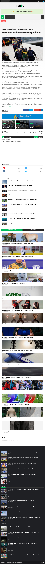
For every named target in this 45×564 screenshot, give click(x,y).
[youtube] (38, 1)
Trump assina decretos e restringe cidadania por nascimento (20, 185)
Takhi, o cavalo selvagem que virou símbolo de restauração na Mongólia (17, 243)
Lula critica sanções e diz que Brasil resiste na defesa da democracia (22, 543)
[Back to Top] (43, 562)
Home (3, 26)
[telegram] (43, 1)
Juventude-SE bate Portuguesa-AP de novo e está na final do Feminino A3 (17, 256)
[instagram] (42, 1)
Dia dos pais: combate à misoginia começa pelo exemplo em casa (21, 194)
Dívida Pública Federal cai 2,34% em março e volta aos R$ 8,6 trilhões (22, 126)
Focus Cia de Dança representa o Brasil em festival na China (15, 323)
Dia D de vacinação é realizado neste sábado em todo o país (14, 283)
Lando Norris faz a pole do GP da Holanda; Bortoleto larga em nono (16, 270)
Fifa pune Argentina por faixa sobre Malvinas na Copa (13, 390)
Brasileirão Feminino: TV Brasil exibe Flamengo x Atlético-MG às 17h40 (17, 310)
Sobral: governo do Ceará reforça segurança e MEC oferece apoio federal (23, 526)
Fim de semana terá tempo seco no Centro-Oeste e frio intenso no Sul (17, 350)
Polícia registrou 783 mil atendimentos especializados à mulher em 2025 (22, 223)
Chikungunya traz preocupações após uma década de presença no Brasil (23, 549)
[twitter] (40, 1)
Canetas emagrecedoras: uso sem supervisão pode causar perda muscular (18, 364)
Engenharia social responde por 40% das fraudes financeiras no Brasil (17, 337)
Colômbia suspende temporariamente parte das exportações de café (22, 190)
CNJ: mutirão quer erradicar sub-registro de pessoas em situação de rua (8, 126)
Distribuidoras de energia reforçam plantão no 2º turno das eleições (21, 180)
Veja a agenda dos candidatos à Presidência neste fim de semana (16, 297)
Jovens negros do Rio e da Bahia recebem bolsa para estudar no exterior (22, 204)
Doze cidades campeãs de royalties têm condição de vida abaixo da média (22, 218)
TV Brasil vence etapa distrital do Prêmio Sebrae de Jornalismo (15, 404)
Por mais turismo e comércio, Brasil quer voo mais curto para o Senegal (23, 511)
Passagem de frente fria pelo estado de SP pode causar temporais (16, 377)
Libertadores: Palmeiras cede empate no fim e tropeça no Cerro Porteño (22, 199)
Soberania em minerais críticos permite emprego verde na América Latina (24, 517)
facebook (40, 137)
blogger (35, 137)
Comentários (33, 229)
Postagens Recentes (12, 229)
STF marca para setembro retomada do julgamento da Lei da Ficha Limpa (18, 417)
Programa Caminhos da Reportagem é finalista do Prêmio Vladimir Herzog (24, 532)
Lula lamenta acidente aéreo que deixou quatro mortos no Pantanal (22, 537)
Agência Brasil (8, 106)
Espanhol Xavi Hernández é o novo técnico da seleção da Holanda (21, 209)
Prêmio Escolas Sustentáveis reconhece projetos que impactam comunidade (24, 554)
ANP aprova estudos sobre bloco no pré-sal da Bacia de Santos (35, 126)
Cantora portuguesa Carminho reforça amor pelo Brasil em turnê (16, 431)
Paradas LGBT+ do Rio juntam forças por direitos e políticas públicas (22, 506)
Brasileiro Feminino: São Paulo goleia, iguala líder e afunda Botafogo (21, 213)
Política (6, 26)
